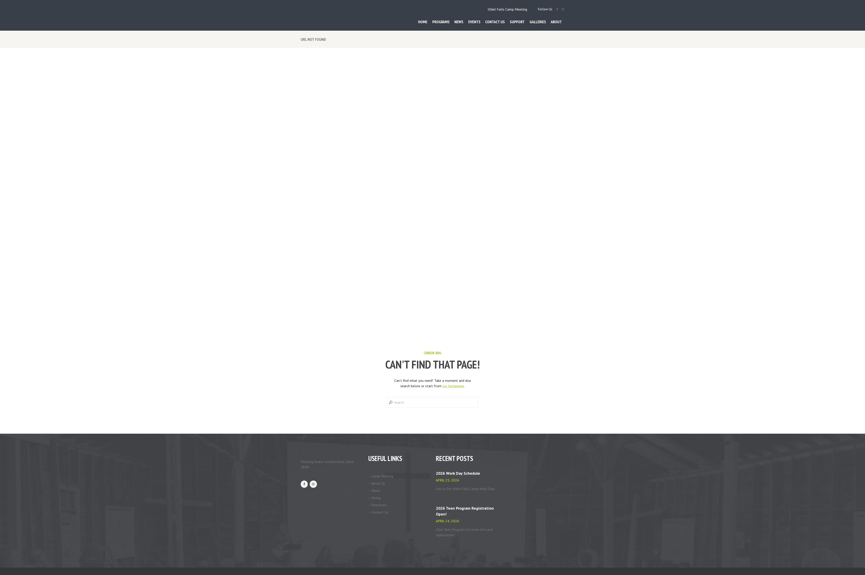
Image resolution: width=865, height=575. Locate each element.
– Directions (377, 505)
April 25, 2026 (447, 480)
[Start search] (390, 402)
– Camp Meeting (380, 476)
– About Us (376, 483)
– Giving (374, 497)
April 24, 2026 (447, 521)
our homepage (453, 386)
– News (374, 490)
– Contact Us (378, 512)
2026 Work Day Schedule (458, 473)
